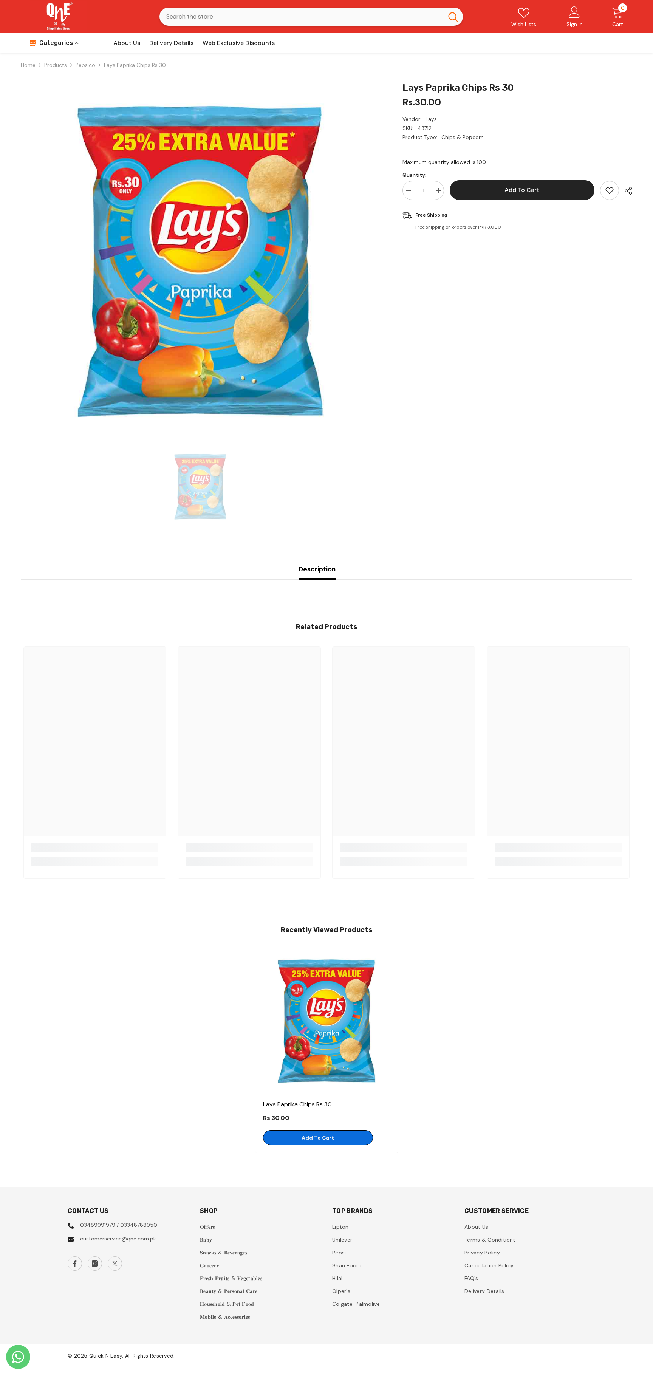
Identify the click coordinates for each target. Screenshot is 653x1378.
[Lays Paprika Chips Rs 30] (326, 1021)
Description (317, 569)
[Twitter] (115, 1263)
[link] (95, 847)
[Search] (311, 17)
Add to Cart (521, 190)
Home (28, 65)
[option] (200, 261)
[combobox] (301, 17)
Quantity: (414, 175)
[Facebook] (75, 1263)
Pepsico (85, 65)
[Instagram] (95, 1263)
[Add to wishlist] (609, 190)
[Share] (625, 191)
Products (55, 65)
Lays (431, 119)
